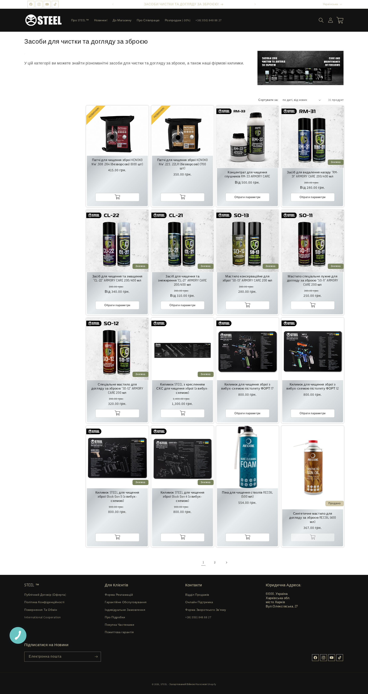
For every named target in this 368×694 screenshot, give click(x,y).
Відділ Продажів (197, 595)
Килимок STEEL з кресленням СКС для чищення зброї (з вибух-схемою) (182, 388)
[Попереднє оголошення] (113, 4)
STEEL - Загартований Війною (178, 684)
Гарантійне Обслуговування (126, 602)
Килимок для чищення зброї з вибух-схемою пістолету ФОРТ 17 (247, 386)
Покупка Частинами (119, 625)
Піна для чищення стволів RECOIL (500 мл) (247, 494)
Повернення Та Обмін (40, 610)
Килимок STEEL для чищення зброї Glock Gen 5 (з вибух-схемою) (117, 496)
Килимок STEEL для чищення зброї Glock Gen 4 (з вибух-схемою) (182, 496)
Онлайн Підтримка (199, 602)
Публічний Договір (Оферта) (45, 595)
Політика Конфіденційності (44, 602)
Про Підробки (115, 617)
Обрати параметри (247, 197)
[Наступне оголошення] (255, 4)
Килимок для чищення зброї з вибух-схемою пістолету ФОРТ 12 (312, 386)
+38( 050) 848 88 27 (198, 617)
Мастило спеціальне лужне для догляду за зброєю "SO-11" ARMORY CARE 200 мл (312, 280)
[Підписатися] (96, 657)
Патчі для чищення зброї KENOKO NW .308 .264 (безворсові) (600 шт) (117, 162)
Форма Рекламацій (119, 595)
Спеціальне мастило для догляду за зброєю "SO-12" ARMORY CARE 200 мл (117, 388)
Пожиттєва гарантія (119, 632)
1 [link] (203, 562)
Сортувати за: (268, 100)
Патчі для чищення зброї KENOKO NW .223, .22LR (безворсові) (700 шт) (182, 164)
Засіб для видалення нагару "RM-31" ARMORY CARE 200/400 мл (312, 174)
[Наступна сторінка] (226, 562)
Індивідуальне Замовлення (125, 610)
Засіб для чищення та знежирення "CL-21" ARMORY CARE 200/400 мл (182, 280)
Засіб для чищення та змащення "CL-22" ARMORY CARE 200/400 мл (117, 278)
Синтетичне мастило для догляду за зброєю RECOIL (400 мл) (312, 517)
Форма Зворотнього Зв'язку (205, 610)
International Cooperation (42, 617)
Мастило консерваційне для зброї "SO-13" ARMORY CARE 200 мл (247, 278)
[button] (321, 20)
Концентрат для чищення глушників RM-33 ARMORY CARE (247, 174)
